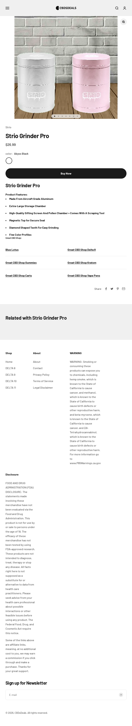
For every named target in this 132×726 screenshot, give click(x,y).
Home (9, 361)
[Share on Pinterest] (118, 289)
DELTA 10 (11, 381)
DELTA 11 (11, 387)
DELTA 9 (10, 374)
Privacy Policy (41, 374)
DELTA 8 (10, 368)
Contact (38, 368)
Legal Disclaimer (43, 387)
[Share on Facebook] (106, 289)
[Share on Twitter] (112, 289)
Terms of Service (43, 381)
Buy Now (66, 173)
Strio (8, 127)
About (36, 361)
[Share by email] (123, 289)
